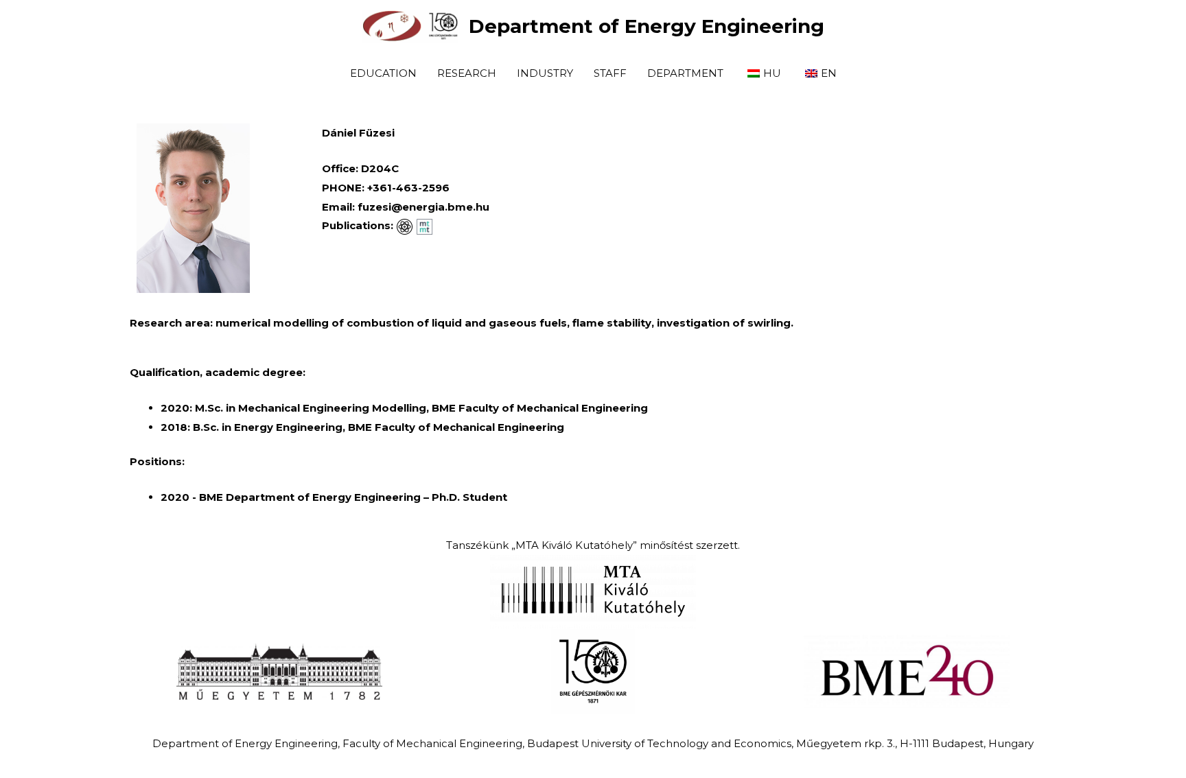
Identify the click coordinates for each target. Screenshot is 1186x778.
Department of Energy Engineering (646, 26)
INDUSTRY (545, 73)
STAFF (610, 73)
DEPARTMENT (685, 73)
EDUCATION (383, 73)
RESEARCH (466, 73)
